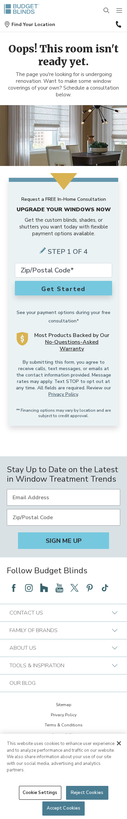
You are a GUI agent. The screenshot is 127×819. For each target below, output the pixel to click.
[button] (29, 24)
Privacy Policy (63, 394)
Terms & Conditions (64, 725)
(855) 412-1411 (118, 24)
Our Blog (22, 683)
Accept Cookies (64, 808)
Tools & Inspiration (36, 665)
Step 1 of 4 (68, 251)
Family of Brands (33, 630)
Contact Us (26, 613)
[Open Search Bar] (106, 10)
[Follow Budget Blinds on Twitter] (74, 587)
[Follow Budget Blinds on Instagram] (29, 587)
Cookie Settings (40, 793)
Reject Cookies (87, 793)
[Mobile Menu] (119, 10)
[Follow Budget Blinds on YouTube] (59, 587)
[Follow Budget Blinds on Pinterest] (90, 587)
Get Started (63, 289)
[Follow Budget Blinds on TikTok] (105, 587)
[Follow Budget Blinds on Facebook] (13, 587)
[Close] (118, 743)
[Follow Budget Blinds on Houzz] (44, 587)
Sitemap (63, 704)
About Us (22, 648)
